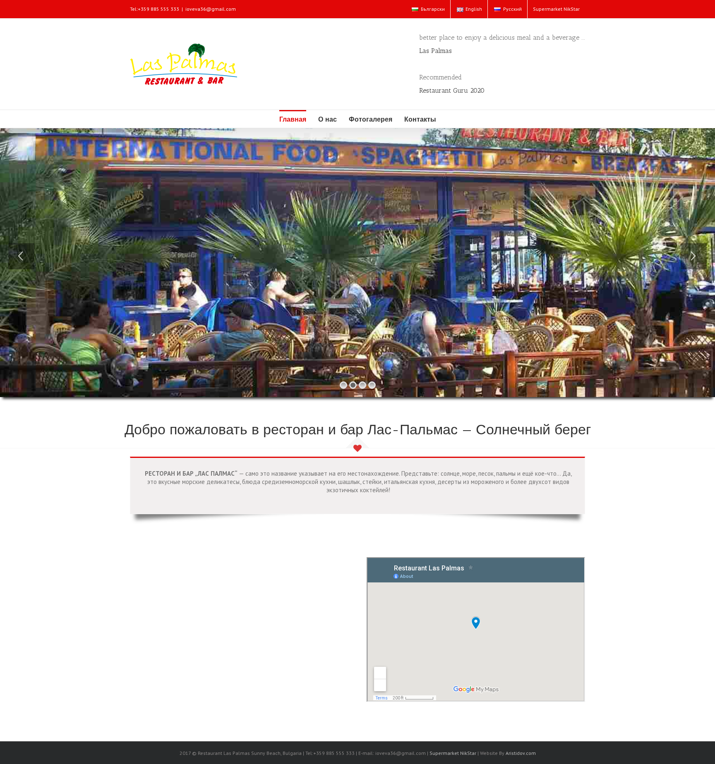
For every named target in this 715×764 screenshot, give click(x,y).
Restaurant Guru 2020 (452, 90)
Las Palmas (435, 51)
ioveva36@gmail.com (210, 9)
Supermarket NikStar (452, 753)
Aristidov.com (521, 753)
